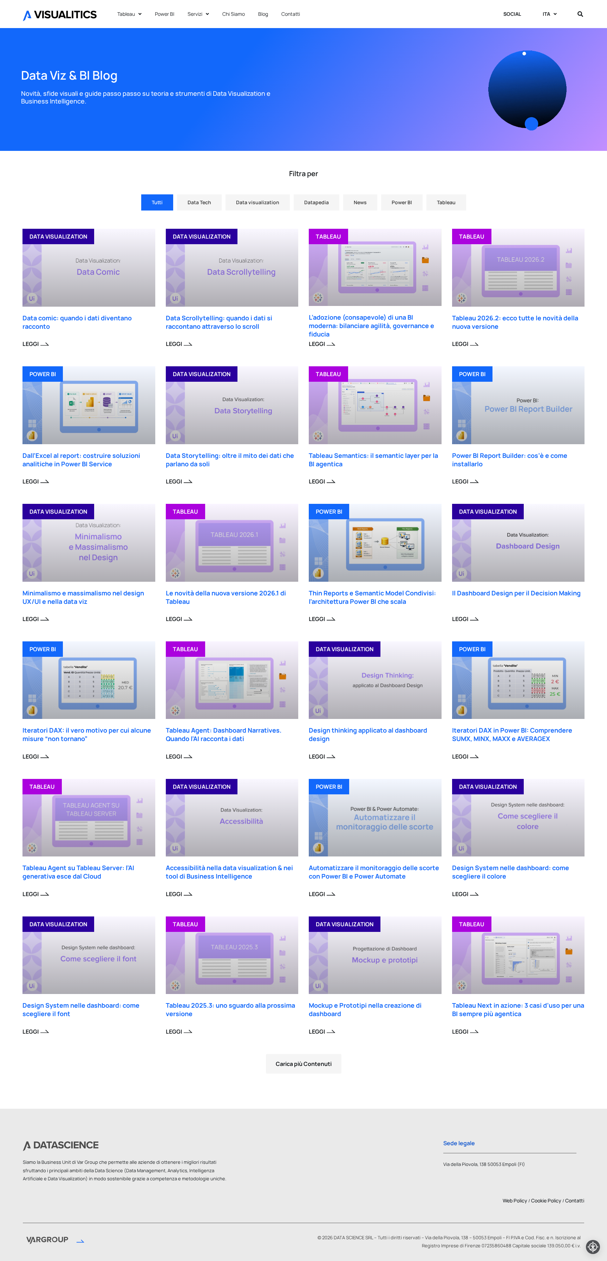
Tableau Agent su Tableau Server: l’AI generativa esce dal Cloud (78, 871)
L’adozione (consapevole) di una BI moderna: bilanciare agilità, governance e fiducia (371, 325)
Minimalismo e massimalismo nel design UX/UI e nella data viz (83, 597)
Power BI (164, 14)
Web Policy (515, 1200)
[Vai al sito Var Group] (55, 1242)
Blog (263, 14)
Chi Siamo (233, 14)
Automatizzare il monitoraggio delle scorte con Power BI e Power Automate (374, 871)
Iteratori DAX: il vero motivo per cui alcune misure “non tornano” (86, 734)
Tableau (126, 14)
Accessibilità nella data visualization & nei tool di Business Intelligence (229, 871)
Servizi (195, 14)
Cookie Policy (546, 1200)
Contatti (290, 14)
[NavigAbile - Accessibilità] (593, 1247)
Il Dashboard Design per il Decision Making (516, 593)
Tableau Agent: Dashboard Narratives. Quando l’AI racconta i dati (223, 734)
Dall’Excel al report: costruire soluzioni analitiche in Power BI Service (81, 459)
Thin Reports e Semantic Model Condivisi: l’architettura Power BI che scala (372, 597)
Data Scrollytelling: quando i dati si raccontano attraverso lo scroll (219, 322)
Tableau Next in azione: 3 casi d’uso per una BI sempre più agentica (518, 1009)
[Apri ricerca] (580, 14)
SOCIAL (512, 14)
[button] (303, 1064)
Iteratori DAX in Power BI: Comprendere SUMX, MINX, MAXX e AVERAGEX (512, 734)
